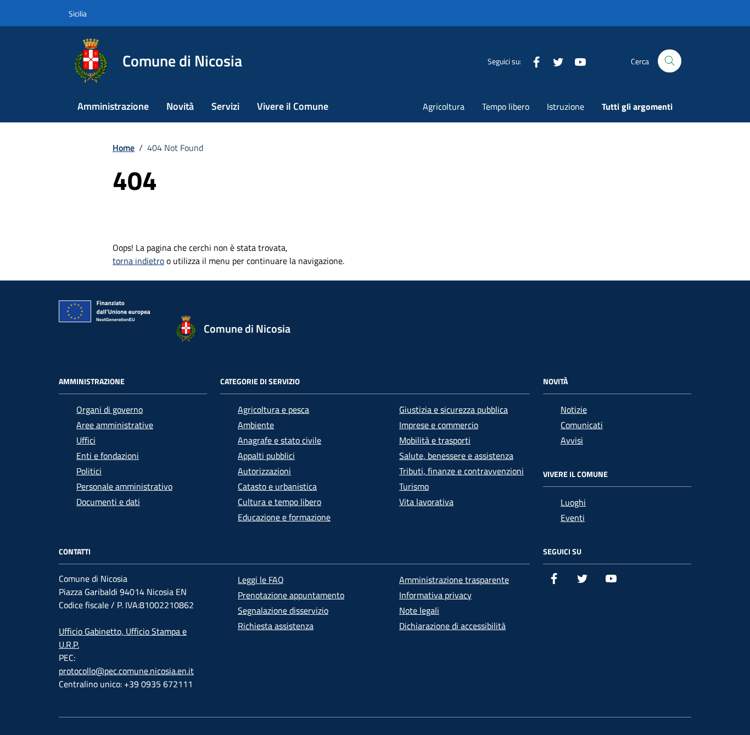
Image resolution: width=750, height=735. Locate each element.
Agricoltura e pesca (273, 409)
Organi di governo (109, 409)
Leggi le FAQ (261, 579)
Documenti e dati (108, 501)
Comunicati (582, 424)
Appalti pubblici (266, 455)
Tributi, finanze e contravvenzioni (461, 471)
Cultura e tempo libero (279, 501)
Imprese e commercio (438, 424)
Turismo (414, 486)
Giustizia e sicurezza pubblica (453, 409)
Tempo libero (505, 106)
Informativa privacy (435, 595)
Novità (180, 106)
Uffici (86, 440)
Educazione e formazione (284, 517)
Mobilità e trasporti (435, 440)
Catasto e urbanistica (277, 486)
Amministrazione (113, 106)
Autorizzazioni (264, 471)
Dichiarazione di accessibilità (452, 625)
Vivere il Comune (292, 106)
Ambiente (256, 424)
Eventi (573, 517)
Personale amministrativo (124, 486)
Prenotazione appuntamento (291, 595)
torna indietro (138, 260)
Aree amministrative (114, 424)
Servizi (225, 106)
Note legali (419, 610)
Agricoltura (443, 106)
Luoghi (573, 502)
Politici (89, 471)
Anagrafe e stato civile (279, 440)
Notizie (574, 409)
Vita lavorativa (426, 501)
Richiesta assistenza (276, 625)
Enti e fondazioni (107, 455)
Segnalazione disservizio (283, 610)
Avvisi (572, 440)
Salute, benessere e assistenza (456, 455)
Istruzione (565, 106)
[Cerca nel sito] (669, 61)
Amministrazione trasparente (454, 579)
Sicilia (78, 13)
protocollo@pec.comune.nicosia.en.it (126, 670)
